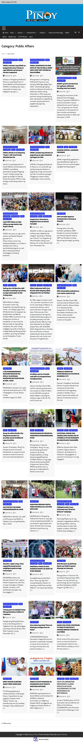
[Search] (78, 32)
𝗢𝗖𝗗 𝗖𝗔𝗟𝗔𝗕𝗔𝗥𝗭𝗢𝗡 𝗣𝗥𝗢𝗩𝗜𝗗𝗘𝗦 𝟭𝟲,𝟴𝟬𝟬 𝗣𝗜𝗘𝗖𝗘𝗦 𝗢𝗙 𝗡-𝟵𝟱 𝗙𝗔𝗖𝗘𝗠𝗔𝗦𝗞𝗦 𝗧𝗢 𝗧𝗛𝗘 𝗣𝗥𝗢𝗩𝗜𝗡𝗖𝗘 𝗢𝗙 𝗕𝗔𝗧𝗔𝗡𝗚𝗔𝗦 (66, 687)
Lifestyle (42, 33)
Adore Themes (62, 734)
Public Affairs (7, 62)
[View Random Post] (75, 32)
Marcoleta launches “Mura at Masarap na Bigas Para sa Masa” (41, 627)
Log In (31, 37)
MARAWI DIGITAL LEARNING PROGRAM (67, 151)
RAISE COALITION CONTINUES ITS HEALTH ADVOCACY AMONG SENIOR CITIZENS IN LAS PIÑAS (68, 629)
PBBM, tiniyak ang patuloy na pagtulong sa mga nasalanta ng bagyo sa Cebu (41, 155)
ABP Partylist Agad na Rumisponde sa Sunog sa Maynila (66, 219)
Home (6, 33)
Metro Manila (15, 216)
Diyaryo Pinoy (33, 734)
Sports (4, 37)
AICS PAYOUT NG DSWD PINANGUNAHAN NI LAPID (13, 508)
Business (33, 285)
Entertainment (31, 33)
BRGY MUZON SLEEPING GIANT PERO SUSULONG (12, 683)
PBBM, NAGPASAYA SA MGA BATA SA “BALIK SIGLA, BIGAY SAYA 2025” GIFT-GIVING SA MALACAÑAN (41, 69)
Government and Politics (10, 59)
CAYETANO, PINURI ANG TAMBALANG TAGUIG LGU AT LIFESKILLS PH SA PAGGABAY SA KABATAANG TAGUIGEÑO (68, 437)
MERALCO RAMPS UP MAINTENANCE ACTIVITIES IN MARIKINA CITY (68, 374)
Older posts (7, 723)
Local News (7, 149)
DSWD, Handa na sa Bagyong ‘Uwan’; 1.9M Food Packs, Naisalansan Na (14, 155)
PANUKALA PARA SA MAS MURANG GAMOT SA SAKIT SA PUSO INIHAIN (41, 569)
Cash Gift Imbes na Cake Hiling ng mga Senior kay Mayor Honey (12, 224)
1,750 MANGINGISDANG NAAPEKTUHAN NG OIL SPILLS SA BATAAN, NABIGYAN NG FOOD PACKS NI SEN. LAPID (13, 376)
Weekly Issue (12, 37)
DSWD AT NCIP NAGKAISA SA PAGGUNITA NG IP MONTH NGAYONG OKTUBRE (41, 684)
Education (60, 430)
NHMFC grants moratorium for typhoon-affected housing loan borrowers (67, 86)
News (12, 33)
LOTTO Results (22, 37)
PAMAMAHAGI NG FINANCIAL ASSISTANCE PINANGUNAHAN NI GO (41, 435)
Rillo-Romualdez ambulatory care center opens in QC (68, 292)
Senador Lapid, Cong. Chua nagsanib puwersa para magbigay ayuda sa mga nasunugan (13, 567)
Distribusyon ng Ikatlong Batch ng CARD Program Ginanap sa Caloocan (66, 566)
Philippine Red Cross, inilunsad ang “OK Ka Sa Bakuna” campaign (66, 509)
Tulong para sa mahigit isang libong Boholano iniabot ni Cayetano (14, 612)
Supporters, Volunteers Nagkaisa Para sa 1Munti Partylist (39, 221)
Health (67, 33)
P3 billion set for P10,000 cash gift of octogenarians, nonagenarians (40, 376)
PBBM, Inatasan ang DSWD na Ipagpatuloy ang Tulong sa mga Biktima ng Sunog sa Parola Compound (14, 69)
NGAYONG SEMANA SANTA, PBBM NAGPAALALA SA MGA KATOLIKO (41, 507)
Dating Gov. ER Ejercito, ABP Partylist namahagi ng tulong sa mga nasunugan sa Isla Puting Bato (14, 292)
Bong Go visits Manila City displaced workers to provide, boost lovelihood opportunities (13, 437)
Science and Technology (56, 33)
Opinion (20, 33)
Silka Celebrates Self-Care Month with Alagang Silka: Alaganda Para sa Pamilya (40, 290)
